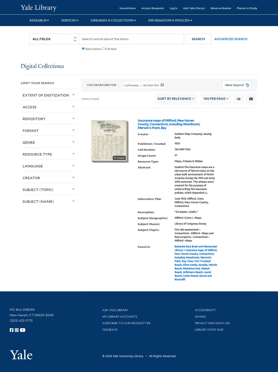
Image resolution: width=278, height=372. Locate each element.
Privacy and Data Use (212, 323)
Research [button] (38, 20)
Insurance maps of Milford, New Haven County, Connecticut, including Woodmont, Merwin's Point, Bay (169, 124)
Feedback (110, 329)
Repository (34, 118)
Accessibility (205, 310)
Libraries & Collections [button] (112, 20)
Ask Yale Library (194, 8)
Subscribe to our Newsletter (126, 323)
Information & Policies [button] (169, 20)
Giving (200, 316)
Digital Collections (42, 66)
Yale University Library (38, 8)
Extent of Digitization (46, 95)
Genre (29, 142)
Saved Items (127, 8)
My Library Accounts (119, 316)
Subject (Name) (38, 201)
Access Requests (152, 8)
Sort (174, 99)
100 (214, 99)
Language (33, 166)
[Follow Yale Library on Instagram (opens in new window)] (17, 330)
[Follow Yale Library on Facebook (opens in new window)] (11, 330)
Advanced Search (230, 39)
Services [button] (68, 20)
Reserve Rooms (221, 8)
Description (93, 48)
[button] (198, 39)
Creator (31, 177)
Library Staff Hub (209, 329)
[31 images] (109, 140)
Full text (110, 48)
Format (31, 130)
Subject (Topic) (38, 189)
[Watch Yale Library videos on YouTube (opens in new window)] (22, 330)
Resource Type (37, 154)
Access (29, 106)
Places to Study (247, 8)
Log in (173, 8)
